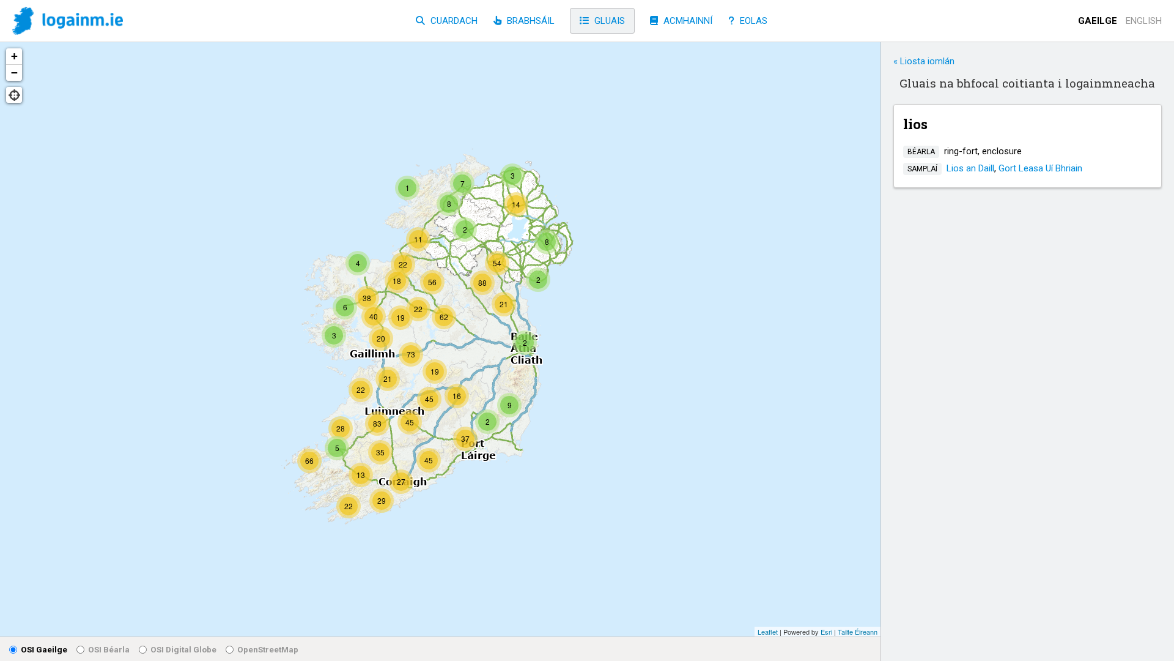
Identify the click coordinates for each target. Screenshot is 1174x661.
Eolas (752, 20)
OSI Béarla (109, 649)
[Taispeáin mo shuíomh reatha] (14, 95)
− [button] (14, 72)
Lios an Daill (970, 168)
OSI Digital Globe (183, 649)
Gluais (608, 20)
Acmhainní (686, 20)
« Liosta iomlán (923, 61)
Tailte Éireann (857, 632)
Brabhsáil (529, 20)
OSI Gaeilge (44, 649)
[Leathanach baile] (67, 22)
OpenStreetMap (267, 649)
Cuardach (453, 20)
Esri (826, 632)
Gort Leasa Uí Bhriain (1040, 168)
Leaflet (768, 632)
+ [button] (14, 56)
